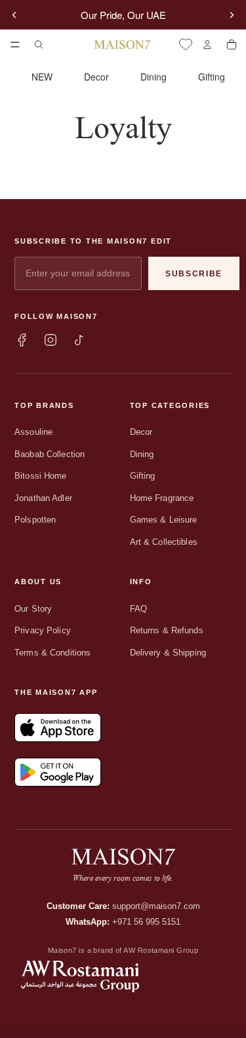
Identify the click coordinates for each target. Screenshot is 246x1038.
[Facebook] (21, 340)
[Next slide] (231, 15)
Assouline (33, 432)
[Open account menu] (207, 44)
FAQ (138, 609)
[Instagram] (50, 340)
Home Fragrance (162, 498)
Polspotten (35, 520)
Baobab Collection (49, 454)
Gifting (211, 76)
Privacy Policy (42, 630)
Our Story (33, 609)
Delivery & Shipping (168, 653)
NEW (41, 76)
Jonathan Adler (43, 498)
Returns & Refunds (166, 630)
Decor (96, 76)
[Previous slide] (14, 15)
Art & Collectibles (163, 542)
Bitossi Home (40, 476)
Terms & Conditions (52, 653)
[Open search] (39, 44)
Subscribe (193, 273)
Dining (153, 76)
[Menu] (15, 44)
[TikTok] (79, 340)
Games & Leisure (163, 520)
